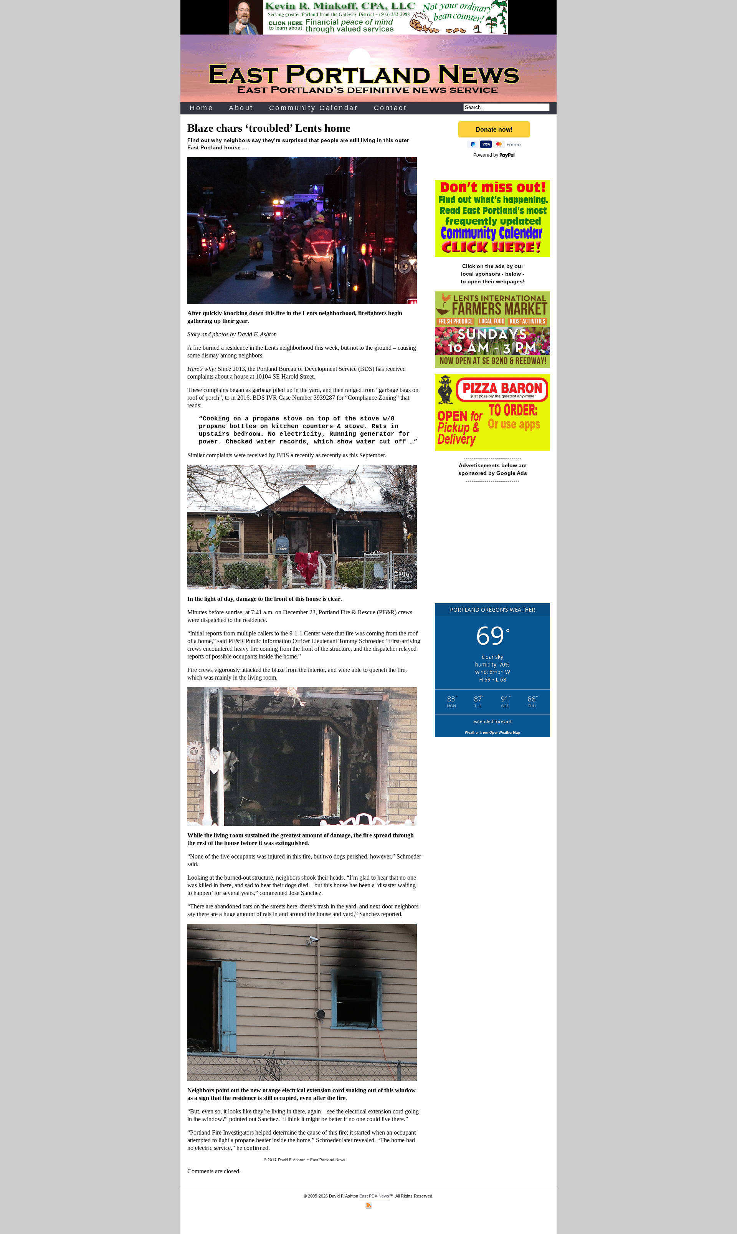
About (241, 108)
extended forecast (492, 721)
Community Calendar (314, 108)
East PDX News (374, 1196)
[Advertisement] (492, 547)
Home (201, 108)
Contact (390, 108)
